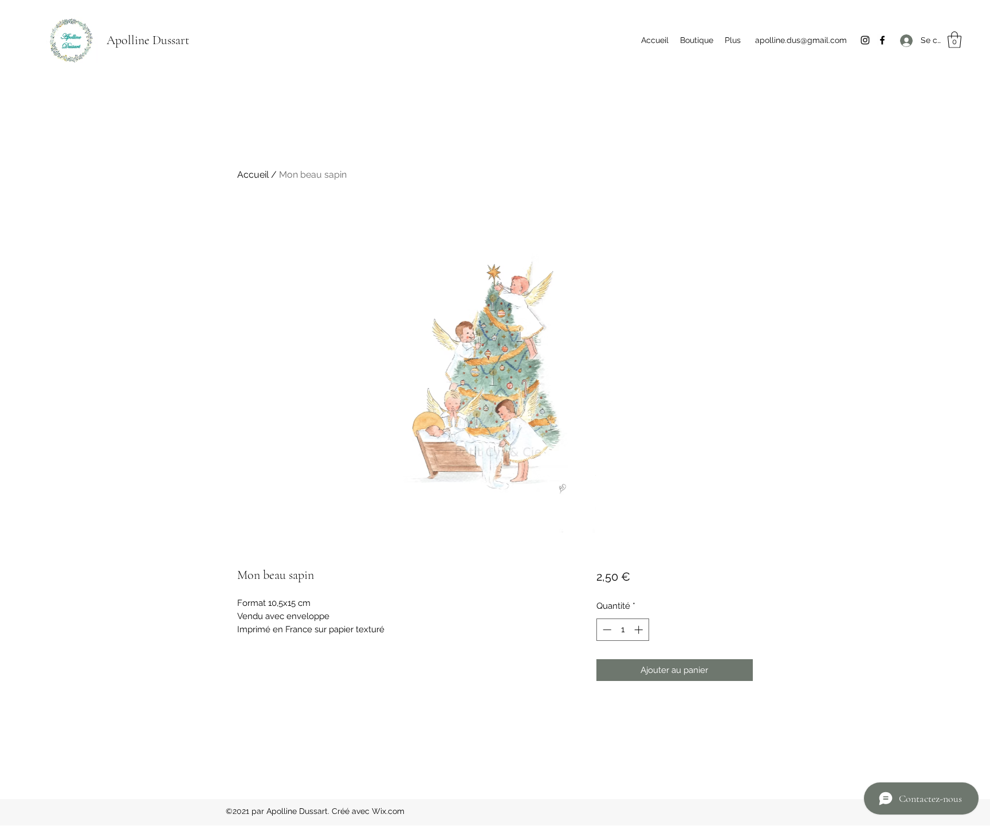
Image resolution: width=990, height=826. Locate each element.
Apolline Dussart (148, 40)
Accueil (253, 174)
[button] (954, 40)
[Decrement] (606, 629)
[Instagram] (865, 40)
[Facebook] (882, 40)
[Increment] (639, 629)
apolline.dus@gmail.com (801, 40)
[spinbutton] (622, 629)
